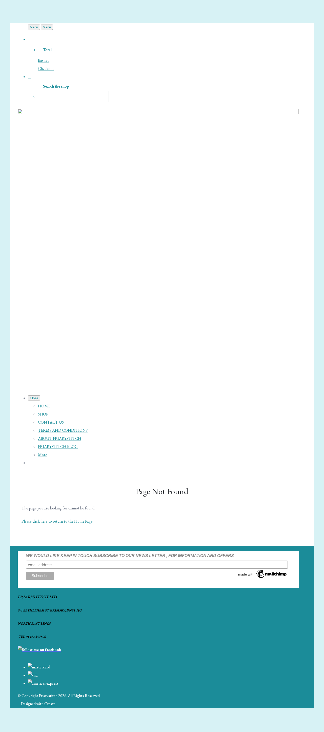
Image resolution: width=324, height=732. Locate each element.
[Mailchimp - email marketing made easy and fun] (263, 578)
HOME (44, 406)
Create (49, 703)
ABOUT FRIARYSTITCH (59, 438)
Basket (43, 60)
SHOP (43, 414)
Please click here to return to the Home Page (57, 521)
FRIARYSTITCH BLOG (58, 446)
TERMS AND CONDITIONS (63, 430)
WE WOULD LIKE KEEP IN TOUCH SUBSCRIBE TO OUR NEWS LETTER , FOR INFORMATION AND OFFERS (130, 555)
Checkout (46, 68)
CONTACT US (51, 422)
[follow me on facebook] (39, 649)
